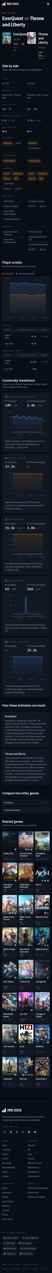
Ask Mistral (11, 1248)
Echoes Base (33, 1192)
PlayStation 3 (33, 1172)
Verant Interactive (12, 219)
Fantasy (7, 178)
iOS (29, 1150)
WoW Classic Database (38, 1188)
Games (5, 1172)
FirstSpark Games (36, 201)
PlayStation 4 (33, 1176)
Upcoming (6, 1163)
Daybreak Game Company (11, 233)
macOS (18, 143)
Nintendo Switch (35, 1163)
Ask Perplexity (29, 1248)
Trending (6, 1150)
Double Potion (30, 1265)
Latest (5, 1158)
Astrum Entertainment (38, 244)
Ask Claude (26, 1243)
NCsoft (43, 206)
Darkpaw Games (11, 206)
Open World (9, 183)
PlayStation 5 (34, 148)
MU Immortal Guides (36, 1197)
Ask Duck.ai (27, 1254)
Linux (30, 1154)
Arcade (5, 1197)
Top (45, 1269)
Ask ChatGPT (12, 1238)
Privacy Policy (30, 1269)
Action (6, 173)
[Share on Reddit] (10, 1132)
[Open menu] (48, 4)
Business (6, 1206)
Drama (5, 1214)
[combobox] (26, 802)
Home (4, 1145)
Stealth (18, 188)
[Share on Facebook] (16, 1132)
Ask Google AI (31, 1238)
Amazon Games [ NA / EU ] (38, 238)
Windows (8, 143)
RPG (16, 178)
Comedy (5, 1210)
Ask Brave (11, 1254)
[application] (26, 299)
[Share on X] (4, 1132)
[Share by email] (35, 1132)
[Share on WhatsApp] (23, 1132)
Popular (5, 1154)
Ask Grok (10, 1243)
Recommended (8, 1167)
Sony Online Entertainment (10, 212)
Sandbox (7, 188)
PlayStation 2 (33, 1167)
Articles (5, 1176)
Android (31, 1145)
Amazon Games (35, 232)
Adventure (17, 173)
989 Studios (9, 201)
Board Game (7, 1201)
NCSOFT (32, 206)
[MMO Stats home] (9, 4)
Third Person (9, 161)
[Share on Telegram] (29, 1132)
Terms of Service (11, 1269)
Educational (7, 1219)
